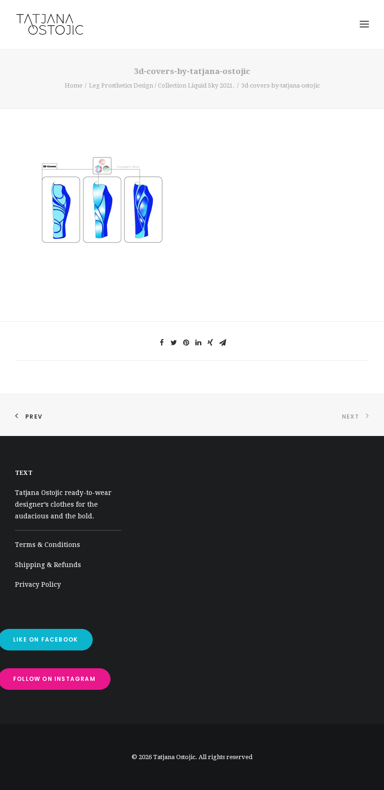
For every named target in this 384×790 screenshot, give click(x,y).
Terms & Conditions (47, 544)
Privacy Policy (38, 584)
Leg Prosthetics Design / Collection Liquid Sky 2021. (162, 85)
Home (73, 85)
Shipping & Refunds (48, 565)
